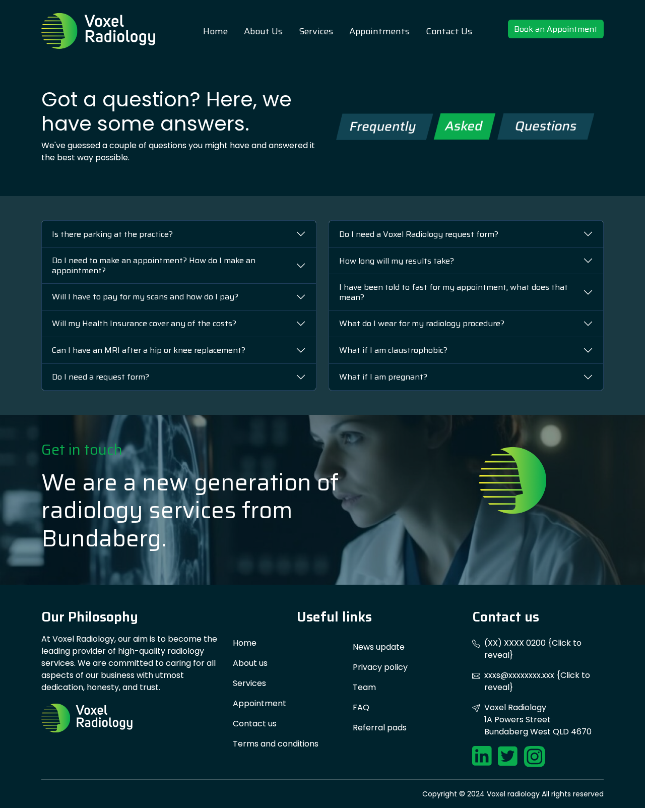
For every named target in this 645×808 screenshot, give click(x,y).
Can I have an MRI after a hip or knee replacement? (148, 350)
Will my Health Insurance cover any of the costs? (144, 323)
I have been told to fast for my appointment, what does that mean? (453, 292)
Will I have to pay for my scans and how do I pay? (145, 296)
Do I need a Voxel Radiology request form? (418, 234)
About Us (263, 31)
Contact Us (449, 31)
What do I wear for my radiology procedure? (421, 323)
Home (215, 31)
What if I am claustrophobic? (393, 350)
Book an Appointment (556, 29)
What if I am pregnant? (383, 376)
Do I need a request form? (100, 376)
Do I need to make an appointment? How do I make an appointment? (153, 265)
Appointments (379, 31)
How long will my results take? (396, 261)
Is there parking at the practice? (112, 234)
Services (316, 31)
